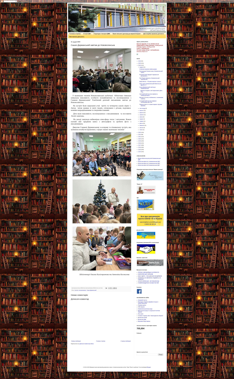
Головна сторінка (75, 33)
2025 (139, 63)
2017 (139, 145)
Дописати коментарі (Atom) (87, 343)
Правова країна (142, 305)
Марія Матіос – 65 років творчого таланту (150, 81)
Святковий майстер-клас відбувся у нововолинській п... (148, 94)
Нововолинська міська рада (145, 309)
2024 (139, 65)
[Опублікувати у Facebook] (114, 288)
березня (142, 125)
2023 (139, 132)
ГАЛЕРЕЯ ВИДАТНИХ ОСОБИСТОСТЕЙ (148, 283)
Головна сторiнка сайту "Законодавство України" (150, 315)
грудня (141, 67)
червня (142, 119)
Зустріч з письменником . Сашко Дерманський (85, 290)
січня (141, 129)
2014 (139, 151)
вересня (142, 112)
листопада (142, 108)
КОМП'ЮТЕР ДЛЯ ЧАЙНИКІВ (145, 274)
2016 (139, 147)
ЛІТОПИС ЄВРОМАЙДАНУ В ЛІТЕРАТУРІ (148, 272)
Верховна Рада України (144, 321)
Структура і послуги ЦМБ (102, 33)
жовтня (142, 110)
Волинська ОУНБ (142, 317)
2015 (139, 149)
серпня (142, 114)
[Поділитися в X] (112, 288)
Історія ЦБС (87, 33)
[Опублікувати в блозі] (111, 288)
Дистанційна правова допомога (153, 33)
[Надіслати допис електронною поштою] (106, 288)
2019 (139, 141)
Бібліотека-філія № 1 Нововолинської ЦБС (149, 161)
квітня (141, 123)
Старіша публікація (126, 341)
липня (141, 117)
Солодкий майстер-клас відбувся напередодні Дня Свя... (147, 101)
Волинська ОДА (142, 319)
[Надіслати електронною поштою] (109, 288)
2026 (139, 61)
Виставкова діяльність (76, 36)
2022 (139, 134)
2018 (139, 143)
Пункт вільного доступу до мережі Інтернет (127, 33)
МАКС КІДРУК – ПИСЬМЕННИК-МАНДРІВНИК (150, 276)
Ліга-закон (140, 314)
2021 (139, 136)
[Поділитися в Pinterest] (116, 288)
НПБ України (141, 307)
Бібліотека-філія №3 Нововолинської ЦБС (149, 165)
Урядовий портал (142, 300)
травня (142, 121)
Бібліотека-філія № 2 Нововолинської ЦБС (149, 163)
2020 (139, 139)
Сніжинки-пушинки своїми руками (148, 69)
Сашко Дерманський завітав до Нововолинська (147, 88)
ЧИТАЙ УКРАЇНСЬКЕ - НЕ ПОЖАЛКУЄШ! (148, 281)
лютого (142, 127)
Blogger (149, 367)
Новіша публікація (76, 341)
